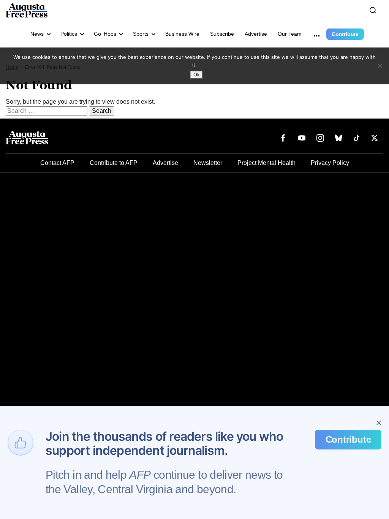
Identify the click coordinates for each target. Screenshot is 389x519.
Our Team (290, 34)
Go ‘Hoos (105, 34)
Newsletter (207, 163)
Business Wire (182, 34)
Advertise (256, 34)
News (37, 34)
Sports (141, 34)
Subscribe (222, 34)
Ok (196, 74)
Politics (68, 34)
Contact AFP (57, 163)
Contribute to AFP (114, 163)
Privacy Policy (330, 163)
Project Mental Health (266, 163)
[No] (379, 66)
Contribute (345, 34)
